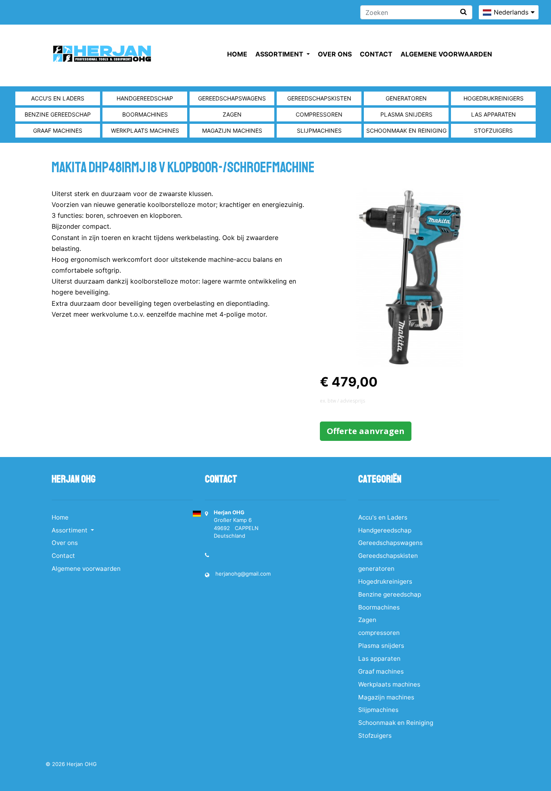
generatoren (406, 98)
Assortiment (280, 54)
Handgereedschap (145, 98)
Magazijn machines (232, 130)
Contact (376, 54)
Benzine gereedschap (58, 114)
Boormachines (145, 114)
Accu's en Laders (57, 98)
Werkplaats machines (145, 130)
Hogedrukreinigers (493, 98)
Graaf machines (57, 130)
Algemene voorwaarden (446, 54)
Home (237, 54)
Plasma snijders (406, 114)
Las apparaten (493, 114)
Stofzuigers (493, 130)
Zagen (232, 114)
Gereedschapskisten (319, 98)
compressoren (319, 114)
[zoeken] (463, 12)
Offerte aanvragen (366, 431)
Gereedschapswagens (232, 98)
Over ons (335, 54)
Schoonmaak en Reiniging (406, 130)
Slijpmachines (319, 130)
